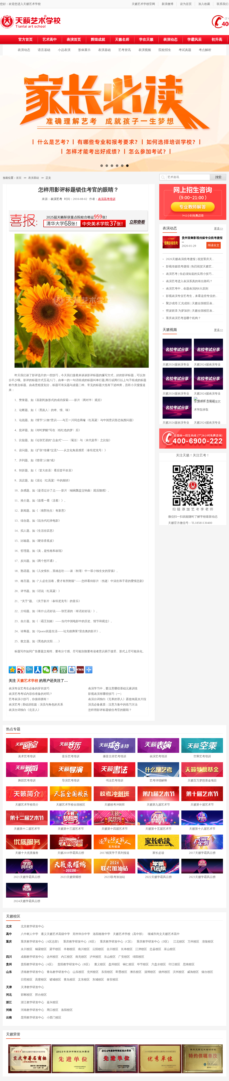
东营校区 (107, 972)
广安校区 (124, 956)
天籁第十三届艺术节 (71, 828)
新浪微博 (167, 4)
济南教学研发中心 (32, 972)
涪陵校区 (208, 941)
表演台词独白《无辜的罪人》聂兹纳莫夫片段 (117, 699)
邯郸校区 (26, 994)
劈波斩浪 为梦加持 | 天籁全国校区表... (190, 310)
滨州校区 (178, 972)
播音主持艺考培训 (114, 756)
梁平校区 (55, 949)
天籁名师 (122, 39)
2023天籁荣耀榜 (70, 877)
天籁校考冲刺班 (114, 804)
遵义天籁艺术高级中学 (55, 934)
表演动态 (170, 39)
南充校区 (81, 956)
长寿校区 (127, 949)
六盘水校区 (158, 964)
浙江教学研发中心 (32, 1002)
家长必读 (158, 852)
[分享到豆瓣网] (63, 669)
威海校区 (193, 972)
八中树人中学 (29, 934)
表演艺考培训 (158, 756)
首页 (18, 177)
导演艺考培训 (70, 780)
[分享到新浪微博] (20, 669)
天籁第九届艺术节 (158, 804)
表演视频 (144, 50)
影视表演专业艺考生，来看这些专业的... (191, 296)
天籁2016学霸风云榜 (70, 852)
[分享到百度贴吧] (71, 669)
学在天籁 (146, 39)
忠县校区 (155, 949)
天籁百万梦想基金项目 (202, 780)
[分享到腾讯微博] (29, 669)
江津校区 (141, 949)
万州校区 (193, 941)
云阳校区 (98, 949)
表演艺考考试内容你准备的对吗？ (30, 693)
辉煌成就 (98, 39)
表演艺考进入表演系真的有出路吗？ (189, 281)
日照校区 (26, 979)
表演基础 (104, 50)
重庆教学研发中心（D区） (154, 941)
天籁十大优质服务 (26, 852)
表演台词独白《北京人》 (25, 710)
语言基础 (44, 50)
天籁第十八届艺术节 (202, 828)
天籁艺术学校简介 (26, 804)
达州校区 (52, 956)
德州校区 (164, 972)
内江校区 (67, 956)
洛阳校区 (67, 1010)
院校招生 (165, 50)
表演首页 (74, 39)
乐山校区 (110, 956)
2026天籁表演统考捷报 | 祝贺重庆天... (190, 259)
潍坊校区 (136, 972)
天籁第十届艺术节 (202, 804)
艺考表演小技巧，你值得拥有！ (29, 699)
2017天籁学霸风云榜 (202, 852)
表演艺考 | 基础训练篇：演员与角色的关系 (36, 704)
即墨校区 (121, 972)
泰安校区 (112, 979)
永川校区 (26, 949)
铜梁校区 (41, 949)
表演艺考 (56, 199)
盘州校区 (114, 964)
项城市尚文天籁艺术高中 (164, 934)
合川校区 (112, 949)
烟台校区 (207, 972)
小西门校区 (54, 1017)
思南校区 (189, 964)
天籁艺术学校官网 (143, 4)
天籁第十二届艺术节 (27, 828)
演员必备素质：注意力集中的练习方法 (113, 704)
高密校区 (41, 979)
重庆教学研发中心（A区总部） (41, 941)
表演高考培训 (106, 199)
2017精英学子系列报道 (114, 852)
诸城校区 (55, 979)
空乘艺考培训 (202, 756)
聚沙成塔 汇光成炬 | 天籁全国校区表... (190, 303)
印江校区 (174, 964)
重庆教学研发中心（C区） (117, 941)
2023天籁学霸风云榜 (202, 877)
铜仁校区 (128, 964)
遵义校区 (100, 964)
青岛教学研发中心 (58, 972)
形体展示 (84, 50)
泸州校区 (95, 956)
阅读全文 (213, 245)
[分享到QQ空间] (12, 669)
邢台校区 (41, 994)
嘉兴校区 (52, 1002)
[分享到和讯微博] (80, 669)
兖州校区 (93, 972)
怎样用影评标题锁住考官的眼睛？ (110, 710)
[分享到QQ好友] (54, 669)
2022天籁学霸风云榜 (158, 877)
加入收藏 (204, 4)
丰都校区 (69, 949)
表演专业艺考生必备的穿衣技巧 (29, 688)
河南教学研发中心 (32, 1010)
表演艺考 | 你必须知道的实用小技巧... (190, 273)
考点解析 (205, 50)
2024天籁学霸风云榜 (27, 901)
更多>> (218, 228)
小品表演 (64, 50)
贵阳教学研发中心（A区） (38, 964)
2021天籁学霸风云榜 (27, 877)
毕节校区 (143, 964)
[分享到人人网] (37, 669)
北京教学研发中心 (32, 926)
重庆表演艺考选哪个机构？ (183, 318)
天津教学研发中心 (32, 987)
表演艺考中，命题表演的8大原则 (187, 288)
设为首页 (186, 4)
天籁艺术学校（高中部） (129, 934)
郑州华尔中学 (81, 934)
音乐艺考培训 (70, 756)
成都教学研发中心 (32, 956)
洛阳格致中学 (101, 934)
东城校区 (98, 979)
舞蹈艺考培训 (27, 780)
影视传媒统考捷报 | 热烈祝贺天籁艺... (190, 266)
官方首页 (25, 39)
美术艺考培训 (27, 756)
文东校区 (84, 979)
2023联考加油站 (114, 877)
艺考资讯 (124, 50)
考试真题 (185, 50)
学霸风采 (194, 39)
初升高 (217, 39)
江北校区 (179, 941)
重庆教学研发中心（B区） (80, 941)
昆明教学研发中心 (32, 1017)
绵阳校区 (138, 956)
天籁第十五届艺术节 (158, 828)
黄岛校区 (69, 979)
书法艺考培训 (114, 780)
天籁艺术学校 (32, 4)
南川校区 (84, 949)
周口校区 (52, 1010)
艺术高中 (49, 39)
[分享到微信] (46, 669)
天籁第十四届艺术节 (115, 828)
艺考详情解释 (158, 780)
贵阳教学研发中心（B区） (74, 964)
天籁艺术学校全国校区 (70, 804)
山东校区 (78, 972)
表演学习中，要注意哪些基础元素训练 (113, 688)
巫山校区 (170, 949)
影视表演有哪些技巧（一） (105, 693)
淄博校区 (150, 972)
